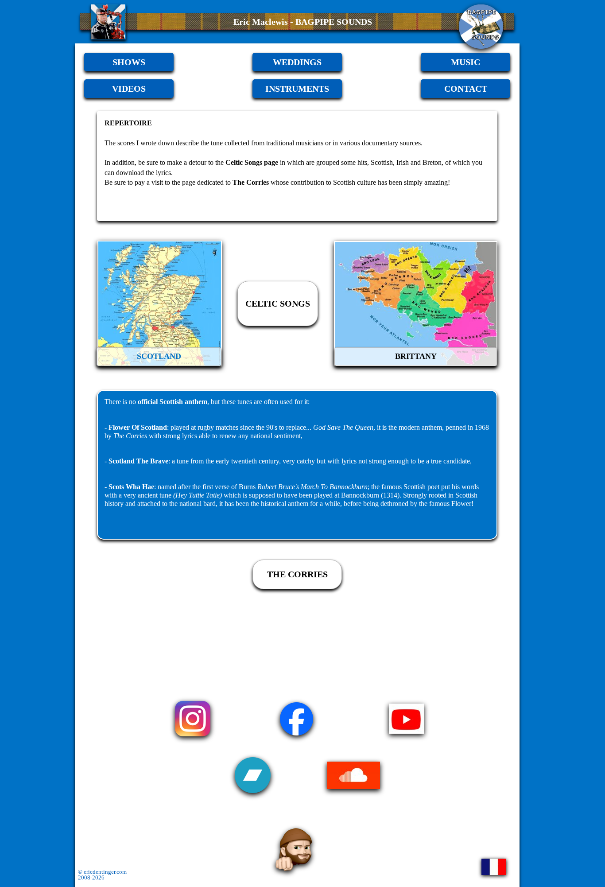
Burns (247, 486)
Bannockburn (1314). (371, 495)
